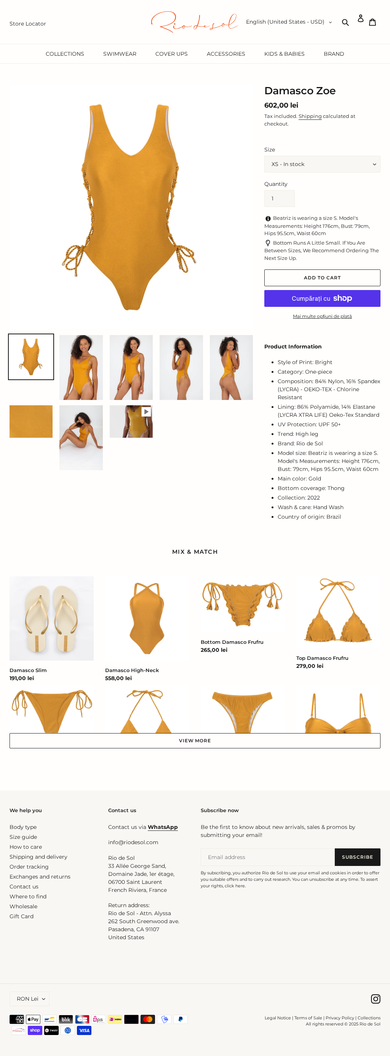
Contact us (24, 886)
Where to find (28, 896)
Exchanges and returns (40, 876)
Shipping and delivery (38, 856)
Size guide (23, 837)
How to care (26, 846)
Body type (23, 827)
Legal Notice (278, 1018)
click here (235, 885)
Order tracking (29, 866)
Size (269, 149)
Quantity (276, 184)
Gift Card (22, 916)
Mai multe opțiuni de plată (322, 316)
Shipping (310, 116)
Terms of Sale (308, 1018)
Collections (369, 1018)
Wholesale (23, 906)
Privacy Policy (340, 1018)
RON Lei (27, 998)
